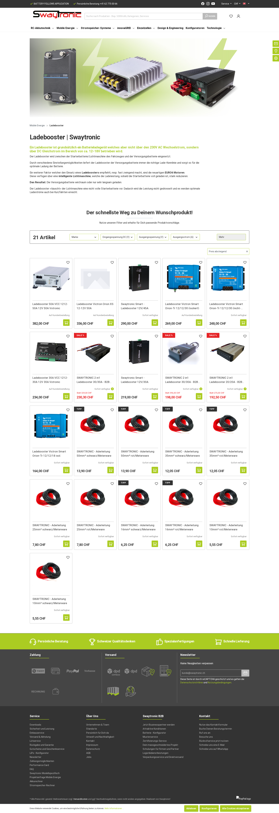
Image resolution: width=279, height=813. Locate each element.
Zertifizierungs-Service (155, 741)
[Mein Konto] (238, 16)
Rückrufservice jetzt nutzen (213, 741)
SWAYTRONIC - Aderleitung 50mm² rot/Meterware (137, 453)
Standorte (91, 728)
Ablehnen (191, 808)
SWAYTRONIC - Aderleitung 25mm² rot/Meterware (93, 527)
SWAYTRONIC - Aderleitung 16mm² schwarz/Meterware (138, 527)
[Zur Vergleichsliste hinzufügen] (60, 322)
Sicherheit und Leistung (42, 728)
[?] (66, 322)
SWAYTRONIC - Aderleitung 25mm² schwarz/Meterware (49, 527)
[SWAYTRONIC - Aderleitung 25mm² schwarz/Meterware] (51, 499)
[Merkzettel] (231, 16)
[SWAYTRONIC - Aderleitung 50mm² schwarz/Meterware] (95, 425)
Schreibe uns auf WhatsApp (213, 749)
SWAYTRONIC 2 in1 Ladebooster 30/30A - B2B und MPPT (93, 379)
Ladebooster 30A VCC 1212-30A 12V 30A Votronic (50, 379)
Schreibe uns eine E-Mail (211, 745)
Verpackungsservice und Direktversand (163, 757)
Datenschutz (93, 749)
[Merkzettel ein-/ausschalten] (68, 263)
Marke (75, 237)
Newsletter (35, 757)
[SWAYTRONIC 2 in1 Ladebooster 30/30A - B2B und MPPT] (95, 352)
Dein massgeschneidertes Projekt (160, 745)
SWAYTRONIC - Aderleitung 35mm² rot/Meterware (226, 453)
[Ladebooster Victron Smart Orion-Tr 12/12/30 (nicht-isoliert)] (228, 278)
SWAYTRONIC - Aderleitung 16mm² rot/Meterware (182, 527)
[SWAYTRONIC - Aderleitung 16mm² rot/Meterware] (183, 499)
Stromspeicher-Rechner (42, 785)
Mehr (221, 237)
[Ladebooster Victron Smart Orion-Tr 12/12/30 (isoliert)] (183, 278)
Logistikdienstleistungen (155, 753)
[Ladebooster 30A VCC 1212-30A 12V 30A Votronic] (51, 352)
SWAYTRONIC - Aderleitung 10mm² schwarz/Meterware (49, 600)
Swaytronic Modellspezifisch (45, 773)
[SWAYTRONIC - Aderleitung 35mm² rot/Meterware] (228, 425)
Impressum (92, 745)
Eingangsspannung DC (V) (116, 237)
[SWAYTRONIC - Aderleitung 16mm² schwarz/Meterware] (139, 499)
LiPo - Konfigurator (39, 753)
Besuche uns (206, 737)
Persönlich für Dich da (97, 733)
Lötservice (35, 741)
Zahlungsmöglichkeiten (42, 761)
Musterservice (150, 737)
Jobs (88, 757)
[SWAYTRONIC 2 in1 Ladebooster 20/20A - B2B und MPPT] (228, 352)
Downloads (35, 724)
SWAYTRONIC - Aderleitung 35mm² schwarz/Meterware (182, 453)
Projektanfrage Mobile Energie (45, 777)
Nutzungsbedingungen (219, 682)
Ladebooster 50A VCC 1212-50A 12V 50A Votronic (50, 305)
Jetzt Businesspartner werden (159, 724)
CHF (236, 3)
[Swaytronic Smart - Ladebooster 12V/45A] (139, 278)
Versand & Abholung (40, 737)
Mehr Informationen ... (114, 808)
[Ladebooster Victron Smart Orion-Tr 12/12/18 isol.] (51, 425)
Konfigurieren (209, 808)
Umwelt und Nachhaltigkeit (100, 737)
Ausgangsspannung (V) (151, 237)
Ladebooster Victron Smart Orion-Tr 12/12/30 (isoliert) (182, 305)
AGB (88, 753)
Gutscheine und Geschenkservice (47, 749)
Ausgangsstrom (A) (183, 237)
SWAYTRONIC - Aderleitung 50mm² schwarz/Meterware (94, 453)
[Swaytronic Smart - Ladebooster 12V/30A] (139, 352)
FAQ (32, 769)
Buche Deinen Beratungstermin (215, 728)
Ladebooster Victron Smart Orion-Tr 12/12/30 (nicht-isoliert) (226, 305)
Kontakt (90, 741)
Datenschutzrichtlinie (191, 682)
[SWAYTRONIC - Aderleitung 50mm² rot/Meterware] (139, 425)
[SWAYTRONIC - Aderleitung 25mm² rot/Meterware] (95, 499)
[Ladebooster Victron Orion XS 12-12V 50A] (95, 278)
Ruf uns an (204, 733)
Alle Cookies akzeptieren (235, 808)
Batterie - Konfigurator (154, 733)
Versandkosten (80, 799)
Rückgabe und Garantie (42, 745)
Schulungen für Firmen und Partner (161, 749)
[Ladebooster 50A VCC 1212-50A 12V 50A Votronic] (51, 278)
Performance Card (39, 765)
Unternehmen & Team (97, 724)
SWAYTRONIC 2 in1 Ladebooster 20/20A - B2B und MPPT (225, 379)
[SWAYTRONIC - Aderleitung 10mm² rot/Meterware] (228, 499)
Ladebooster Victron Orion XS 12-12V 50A (95, 305)
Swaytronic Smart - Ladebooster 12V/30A (134, 379)
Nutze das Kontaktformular (213, 724)
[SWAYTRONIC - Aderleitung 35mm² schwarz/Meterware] (183, 425)
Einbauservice (37, 733)
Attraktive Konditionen (154, 728)
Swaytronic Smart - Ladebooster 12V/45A (134, 305)
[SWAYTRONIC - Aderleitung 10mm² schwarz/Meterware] (51, 573)
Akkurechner (36, 781)
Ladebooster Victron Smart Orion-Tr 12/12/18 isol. (49, 453)
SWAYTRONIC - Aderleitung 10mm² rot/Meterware (226, 527)
